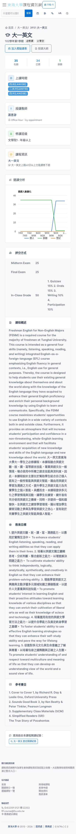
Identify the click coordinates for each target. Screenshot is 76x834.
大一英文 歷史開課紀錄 (24, 741)
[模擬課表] (37, 13)
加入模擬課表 (19, 48)
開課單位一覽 (8, 787)
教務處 (48, 826)
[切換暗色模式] (67, 13)
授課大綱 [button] (43, 48)
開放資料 (43, 791)
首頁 (10, 27)
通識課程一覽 (8, 791)
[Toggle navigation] (4, 5)
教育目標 (20, 524)
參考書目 (20, 684)
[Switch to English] (52, 13)
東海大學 (12, 826)
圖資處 (39, 826)
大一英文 (22, 27)
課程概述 (20, 322)
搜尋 (28, 13)
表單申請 (43, 787)
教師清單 (43, 794)
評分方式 (20, 253)
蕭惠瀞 (12, 115)
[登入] (45, 13)
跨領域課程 (44, 784)
